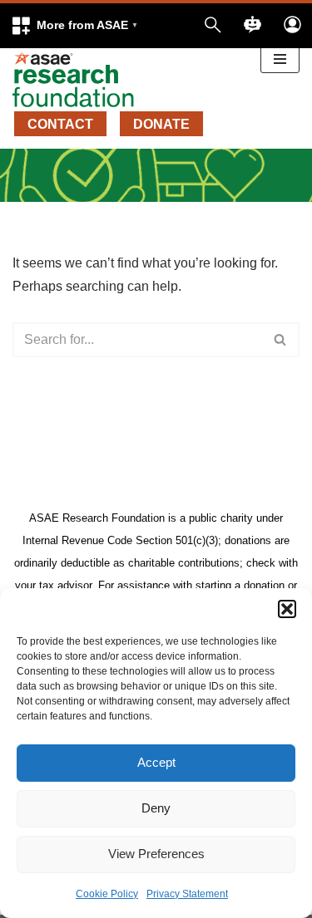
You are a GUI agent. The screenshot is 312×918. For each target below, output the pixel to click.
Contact (60, 124)
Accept (156, 762)
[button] (287, 609)
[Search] (281, 339)
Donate (161, 124)
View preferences (156, 854)
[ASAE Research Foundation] (79, 79)
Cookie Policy (107, 894)
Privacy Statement (187, 894)
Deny (156, 808)
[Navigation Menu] (280, 59)
